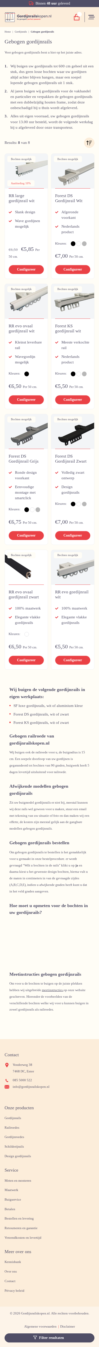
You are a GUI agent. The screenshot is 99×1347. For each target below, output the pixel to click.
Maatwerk (11, 1190)
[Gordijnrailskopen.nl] (28, 17)
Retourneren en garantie (21, 1228)
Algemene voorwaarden (40, 1326)
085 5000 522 (22, 1080)
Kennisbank (13, 1262)
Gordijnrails (21, 31)
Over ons (11, 1271)
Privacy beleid (14, 1290)
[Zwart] (73, 243)
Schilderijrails (14, 1146)
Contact (10, 1281)
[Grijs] (84, 243)
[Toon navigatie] (92, 17)
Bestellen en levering (19, 1218)
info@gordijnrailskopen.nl (31, 1087)
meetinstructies (52, 990)
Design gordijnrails (18, 1156)
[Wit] (78, 243)
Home (8, 31)
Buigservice (13, 1199)
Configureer (26, 269)
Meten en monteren (18, 1180)
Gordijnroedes (14, 1137)
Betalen (10, 1209)
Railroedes (12, 1127)
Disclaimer (67, 1326)
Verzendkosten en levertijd (23, 1237)
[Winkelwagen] (76, 17)
